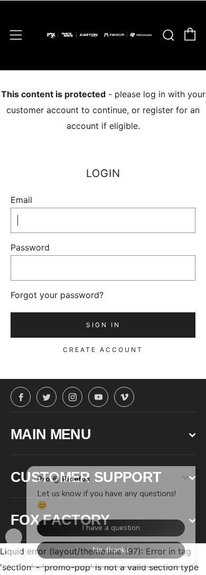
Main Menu (51, 434)
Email (21, 199)
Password (30, 247)
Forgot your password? (57, 295)
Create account (103, 350)
